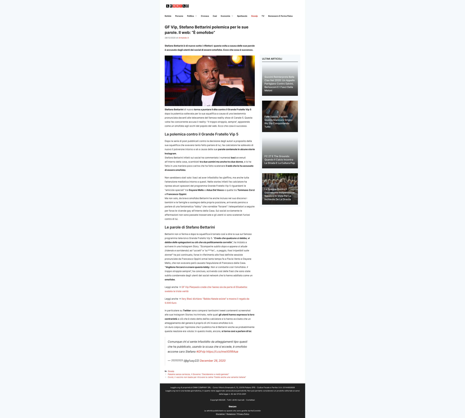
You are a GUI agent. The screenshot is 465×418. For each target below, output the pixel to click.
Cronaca (205, 16)
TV (263, 16)
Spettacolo (242, 16)
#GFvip (200, 351)
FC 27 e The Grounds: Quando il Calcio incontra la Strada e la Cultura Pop (279, 159)
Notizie (168, 16)
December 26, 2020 (212, 360)
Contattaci (250, 400)
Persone (179, 16)
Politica (190, 16)
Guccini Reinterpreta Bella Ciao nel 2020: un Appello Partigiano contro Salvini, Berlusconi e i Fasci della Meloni (279, 83)
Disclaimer (220, 414)
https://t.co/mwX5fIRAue (222, 351)
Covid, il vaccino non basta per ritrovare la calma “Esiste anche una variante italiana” (207, 377)
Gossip (254, 16)
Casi (215, 16)
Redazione (231, 414)
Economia (225, 16)
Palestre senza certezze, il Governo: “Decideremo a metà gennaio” (198, 374)
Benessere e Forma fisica (280, 16)
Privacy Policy (243, 414)
